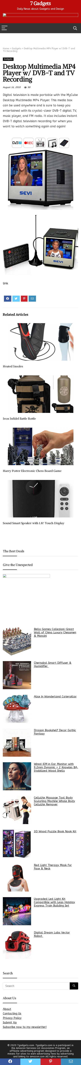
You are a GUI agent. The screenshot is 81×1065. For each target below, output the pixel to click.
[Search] (75, 28)
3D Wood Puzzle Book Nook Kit (55, 831)
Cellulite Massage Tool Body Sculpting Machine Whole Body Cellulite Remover (54, 801)
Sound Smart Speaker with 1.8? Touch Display (33, 523)
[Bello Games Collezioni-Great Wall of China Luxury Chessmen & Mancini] (17, 641)
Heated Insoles (13, 366)
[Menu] (4, 28)
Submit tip (10, 1022)
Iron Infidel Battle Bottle (19, 418)
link (5, 283)
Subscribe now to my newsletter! (25, 1027)
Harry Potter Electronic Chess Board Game (32, 471)
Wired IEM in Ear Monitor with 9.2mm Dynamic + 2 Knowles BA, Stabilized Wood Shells (56, 767)
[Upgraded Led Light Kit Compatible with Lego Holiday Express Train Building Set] (17, 911)
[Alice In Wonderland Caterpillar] (17, 709)
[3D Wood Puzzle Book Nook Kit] (17, 844)
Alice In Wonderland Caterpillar (55, 696)
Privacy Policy (12, 1018)
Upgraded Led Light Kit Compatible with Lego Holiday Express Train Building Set (54, 902)
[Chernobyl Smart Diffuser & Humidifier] (17, 675)
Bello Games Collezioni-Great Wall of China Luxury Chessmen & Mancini (55, 632)
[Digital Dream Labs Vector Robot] (17, 945)
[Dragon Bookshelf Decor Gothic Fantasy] (17, 743)
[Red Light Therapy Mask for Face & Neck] (17, 877)
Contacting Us (12, 1013)
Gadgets (16, 48)
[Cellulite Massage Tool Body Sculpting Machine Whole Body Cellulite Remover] (17, 810)
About (7, 1009)
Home (6, 48)
